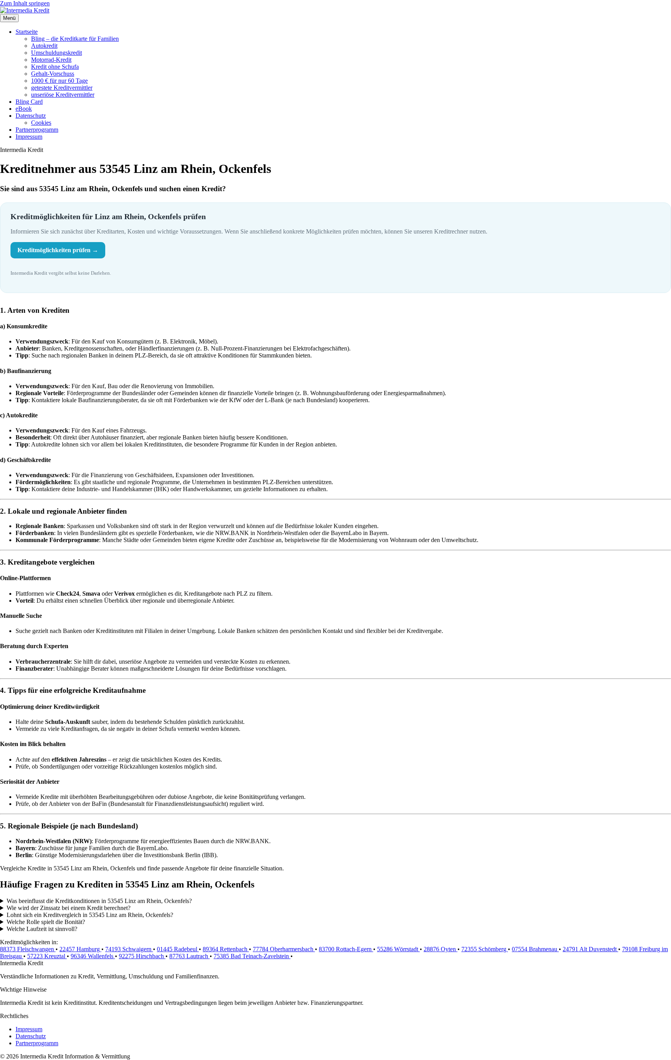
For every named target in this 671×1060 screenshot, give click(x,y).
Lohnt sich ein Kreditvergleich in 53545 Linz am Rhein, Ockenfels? (90, 915)
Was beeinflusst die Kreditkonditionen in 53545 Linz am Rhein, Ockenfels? (99, 901)
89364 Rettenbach (226, 949)
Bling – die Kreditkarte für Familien (75, 38)
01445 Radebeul (178, 949)
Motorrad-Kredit (51, 59)
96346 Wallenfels (93, 956)
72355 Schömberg (484, 949)
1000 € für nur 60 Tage (59, 80)
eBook (24, 108)
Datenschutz (31, 115)
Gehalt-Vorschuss (52, 73)
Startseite (27, 31)
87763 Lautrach (189, 956)
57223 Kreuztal (47, 956)
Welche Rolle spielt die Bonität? (46, 922)
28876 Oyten (440, 949)
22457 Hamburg (80, 949)
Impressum (29, 136)
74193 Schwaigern (129, 949)
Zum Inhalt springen (25, 3)
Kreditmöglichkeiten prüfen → (57, 250)
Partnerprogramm (37, 129)
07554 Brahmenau (535, 949)
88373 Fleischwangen (28, 949)
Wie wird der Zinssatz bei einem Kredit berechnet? (68, 908)
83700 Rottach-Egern (346, 949)
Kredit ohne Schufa (55, 66)
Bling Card (29, 101)
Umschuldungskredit (56, 52)
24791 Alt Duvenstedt (590, 949)
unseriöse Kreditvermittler (62, 94)
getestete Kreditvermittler (61, 87)
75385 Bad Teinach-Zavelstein (252, 956)
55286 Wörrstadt (398, 949)
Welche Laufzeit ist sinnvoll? (42, 929)
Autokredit (44, 45)
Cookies (41, 122)
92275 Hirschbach (142, 956)
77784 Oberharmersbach (284, 949)
